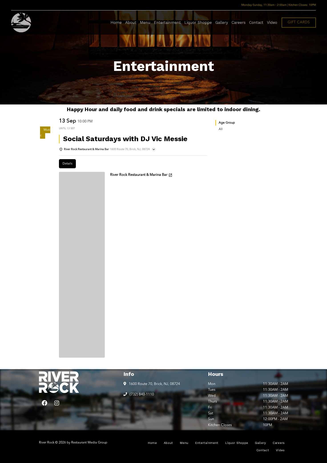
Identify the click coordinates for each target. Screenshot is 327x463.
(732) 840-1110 (141, 394)
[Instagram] (56, 403)
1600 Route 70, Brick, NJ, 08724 (154, 384)
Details (67, 163)
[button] (299, 23)
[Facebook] (44, 403)
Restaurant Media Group (89, 442)
